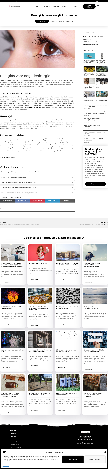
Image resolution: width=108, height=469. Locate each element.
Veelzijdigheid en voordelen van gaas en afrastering (95, 132)
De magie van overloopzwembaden (91, 307)
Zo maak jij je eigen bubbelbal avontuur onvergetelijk (94, 350)
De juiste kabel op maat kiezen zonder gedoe (89, 74)
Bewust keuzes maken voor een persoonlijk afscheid (101, 74)
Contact (74, 6)
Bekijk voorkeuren (94, 459)
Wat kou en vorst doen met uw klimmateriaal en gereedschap (100, 62)
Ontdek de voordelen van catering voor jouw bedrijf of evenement (38, 308)
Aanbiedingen (42, 21)
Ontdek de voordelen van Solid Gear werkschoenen (94, 139)
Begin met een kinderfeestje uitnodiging (92, 126)
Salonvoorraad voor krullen (38, 263)
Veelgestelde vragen (91, 44)
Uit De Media (46, 6)
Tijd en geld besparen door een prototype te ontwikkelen (89, 61)
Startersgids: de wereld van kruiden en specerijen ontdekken (93, 395)
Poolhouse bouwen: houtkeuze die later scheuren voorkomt (67, 264)
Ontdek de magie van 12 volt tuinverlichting (11, 307)
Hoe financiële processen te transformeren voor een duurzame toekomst (10, 395)
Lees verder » (87, 108)
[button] (104, 452)
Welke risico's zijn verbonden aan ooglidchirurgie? (37, 187)
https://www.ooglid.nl (7, 157)
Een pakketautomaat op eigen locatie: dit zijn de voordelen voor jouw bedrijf (95, 112)
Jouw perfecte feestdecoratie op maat (12, 350)
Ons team (65, 6)
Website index (15, 444)
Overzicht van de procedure (93, 36)
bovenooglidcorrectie (32, 107)
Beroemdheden (15, 439)
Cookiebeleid (6, 466)
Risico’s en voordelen (91, 42)
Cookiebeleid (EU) (16, 447)
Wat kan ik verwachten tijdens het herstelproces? (37, 182)
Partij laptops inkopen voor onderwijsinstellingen (91, 119)
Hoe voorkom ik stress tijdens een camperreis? (66, 394)
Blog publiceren (15, 441)
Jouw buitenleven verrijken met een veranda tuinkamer (40, 350)
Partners (35, 6)
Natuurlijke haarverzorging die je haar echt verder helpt (89, 86)
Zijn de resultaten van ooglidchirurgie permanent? (37, 193)
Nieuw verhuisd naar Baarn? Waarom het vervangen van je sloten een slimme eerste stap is (12, 265)
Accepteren (73, 459)
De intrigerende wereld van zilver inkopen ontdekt (67, 307)
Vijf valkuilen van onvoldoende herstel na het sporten (39, 394)
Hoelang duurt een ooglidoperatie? (37, 177)
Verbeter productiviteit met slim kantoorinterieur (101, 99)
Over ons (56, 6)
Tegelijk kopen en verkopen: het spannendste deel (88, 99)
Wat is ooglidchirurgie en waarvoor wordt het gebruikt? (37, 172)
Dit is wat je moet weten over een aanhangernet (66, 350)
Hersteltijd (87, 39)
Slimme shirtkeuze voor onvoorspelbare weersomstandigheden (92, 265)
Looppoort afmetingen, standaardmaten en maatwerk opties (95, 105)
